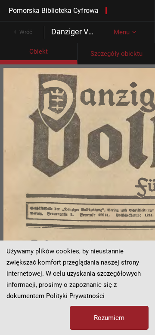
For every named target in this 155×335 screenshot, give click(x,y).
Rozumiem (109, 318)
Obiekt (38, 51)
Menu (122, 32)
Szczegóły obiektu (116, 54)
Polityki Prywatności (75, 296)
